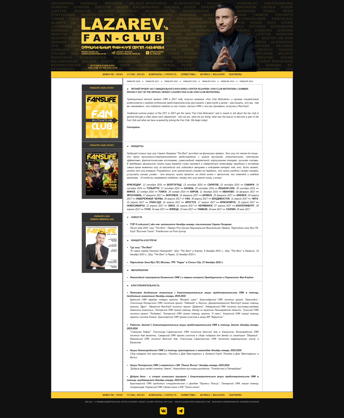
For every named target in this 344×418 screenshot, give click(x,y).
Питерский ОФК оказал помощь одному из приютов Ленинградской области (198, 310)
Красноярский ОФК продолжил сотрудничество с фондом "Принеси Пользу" (174, 383)
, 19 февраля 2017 (182, 195)
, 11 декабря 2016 (204, 191)
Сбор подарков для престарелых (148, 353)
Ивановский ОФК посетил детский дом (154, 339)
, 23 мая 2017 (181, 209)
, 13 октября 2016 (184, 184)
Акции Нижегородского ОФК (146, 350)
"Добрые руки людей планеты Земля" (151, 368)
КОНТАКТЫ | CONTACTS (163, 74)
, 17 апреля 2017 (200, 202)
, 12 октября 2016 (144, 184)
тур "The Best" (157, 228)
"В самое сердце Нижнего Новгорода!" (151, 251)
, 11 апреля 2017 (230, 198)
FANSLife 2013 (227, 81)
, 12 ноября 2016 (140, 191)
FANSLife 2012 (246, 81)
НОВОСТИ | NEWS (113, 74)
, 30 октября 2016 (236, 188)
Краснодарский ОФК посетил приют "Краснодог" (229, 299)
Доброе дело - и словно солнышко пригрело (158, 376)
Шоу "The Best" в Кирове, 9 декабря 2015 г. (198, 251)
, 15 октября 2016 (223, 184)
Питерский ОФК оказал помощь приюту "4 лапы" (192, 313)
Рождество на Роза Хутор (171, 231)
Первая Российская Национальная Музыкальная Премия (199, 228)
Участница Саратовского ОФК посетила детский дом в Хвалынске (193, 332)
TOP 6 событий (139, 224)
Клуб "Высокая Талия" (142, 231)
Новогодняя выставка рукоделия (191, 368)
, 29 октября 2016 (199, 188)
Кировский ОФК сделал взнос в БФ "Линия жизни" (172, 387)
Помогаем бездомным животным (151, 292)
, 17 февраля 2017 (144, 195)
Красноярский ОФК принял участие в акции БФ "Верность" (191, 317)
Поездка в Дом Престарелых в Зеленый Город (195, 353)
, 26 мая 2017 (238, 209)
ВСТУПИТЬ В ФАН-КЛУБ (102, 66)
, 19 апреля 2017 (237, 202)
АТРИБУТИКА (188, 74)
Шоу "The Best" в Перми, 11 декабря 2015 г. (172, 254)
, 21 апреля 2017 (145, 205)
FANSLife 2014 (209, 81)
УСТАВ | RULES (136, 74)
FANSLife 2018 (133, 81)
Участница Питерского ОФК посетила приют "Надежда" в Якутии (168, 303)
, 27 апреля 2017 (214, 205)
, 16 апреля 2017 (164, 202)
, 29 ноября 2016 (171, 191)
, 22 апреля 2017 (181, 205)
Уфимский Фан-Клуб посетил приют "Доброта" (176, 306)
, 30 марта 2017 (196, 198)
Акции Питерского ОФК (144, 365)
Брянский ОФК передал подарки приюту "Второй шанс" (163, 299)
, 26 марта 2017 (158, 198)
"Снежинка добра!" (140, 332)
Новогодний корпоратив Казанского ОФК (155, 277)
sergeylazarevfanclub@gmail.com (192, 402)
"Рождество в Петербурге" (226, 368)
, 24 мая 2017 (209, 209)
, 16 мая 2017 (154, 209)
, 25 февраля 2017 (217, 195)
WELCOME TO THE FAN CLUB (102, 68)
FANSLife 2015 (171, 81)
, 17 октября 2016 (163, 188)
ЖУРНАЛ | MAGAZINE (212, 74)
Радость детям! (140, 325)
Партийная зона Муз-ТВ (244, 228)
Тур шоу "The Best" (141, 247)
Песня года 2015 (139, 228)
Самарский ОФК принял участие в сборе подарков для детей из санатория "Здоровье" (208, 335)
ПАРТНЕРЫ (235, 74)
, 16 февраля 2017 (239, 191)
